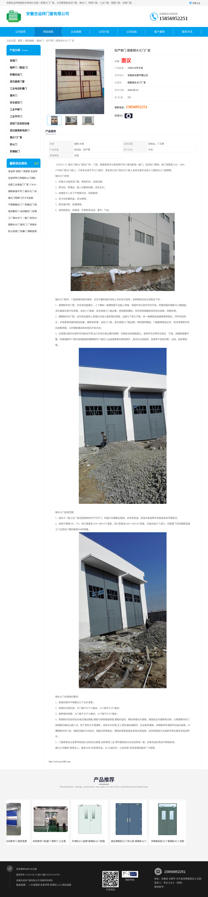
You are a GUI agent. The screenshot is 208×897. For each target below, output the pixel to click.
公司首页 (20, 31)
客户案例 (159, 31)
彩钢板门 (15, 151)
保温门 (13, 60)
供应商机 (48, 31)
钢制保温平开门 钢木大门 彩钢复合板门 (23, 191)
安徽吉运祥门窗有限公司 (27, 880)
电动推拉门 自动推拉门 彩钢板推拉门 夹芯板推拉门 (23, 211)
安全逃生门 (16, 102)
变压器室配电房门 (19, 130)
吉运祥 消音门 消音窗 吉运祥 (22, 171)
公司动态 (131, 31)
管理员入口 (55, 885)
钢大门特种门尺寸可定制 (20, 198)
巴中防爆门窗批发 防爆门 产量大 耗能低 (183, 841)
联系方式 (187, 31)
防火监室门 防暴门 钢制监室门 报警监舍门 (23, 231)
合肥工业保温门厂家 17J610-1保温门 (23, 184)
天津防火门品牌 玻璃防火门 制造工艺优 (66, 841)
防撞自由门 (16, 74)
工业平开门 (16, 116)
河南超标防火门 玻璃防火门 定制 (142, 841)
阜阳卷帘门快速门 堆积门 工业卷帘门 (26, 841)
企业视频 (76, 31)
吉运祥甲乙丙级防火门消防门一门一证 (23, 178)
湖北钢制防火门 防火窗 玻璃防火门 (103, 841)
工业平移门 (16, 109)
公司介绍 (104, 31)
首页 (20, 40)
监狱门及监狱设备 (19, 123)
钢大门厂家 (16, 137)
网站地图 (66, 885)
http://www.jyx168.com (60, 761)
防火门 (13, 144)
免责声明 (44, 885)
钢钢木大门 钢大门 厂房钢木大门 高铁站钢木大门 (23, 224)
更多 (36, 163)
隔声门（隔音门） (19, 67)
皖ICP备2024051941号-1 (49, 874)
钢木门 (40, 40)
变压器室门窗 (17, 81)
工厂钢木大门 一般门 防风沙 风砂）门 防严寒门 (23, 218)
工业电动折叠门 (18, 88)
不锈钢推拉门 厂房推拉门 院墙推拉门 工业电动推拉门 (23, 204)
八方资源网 (34, 885)
